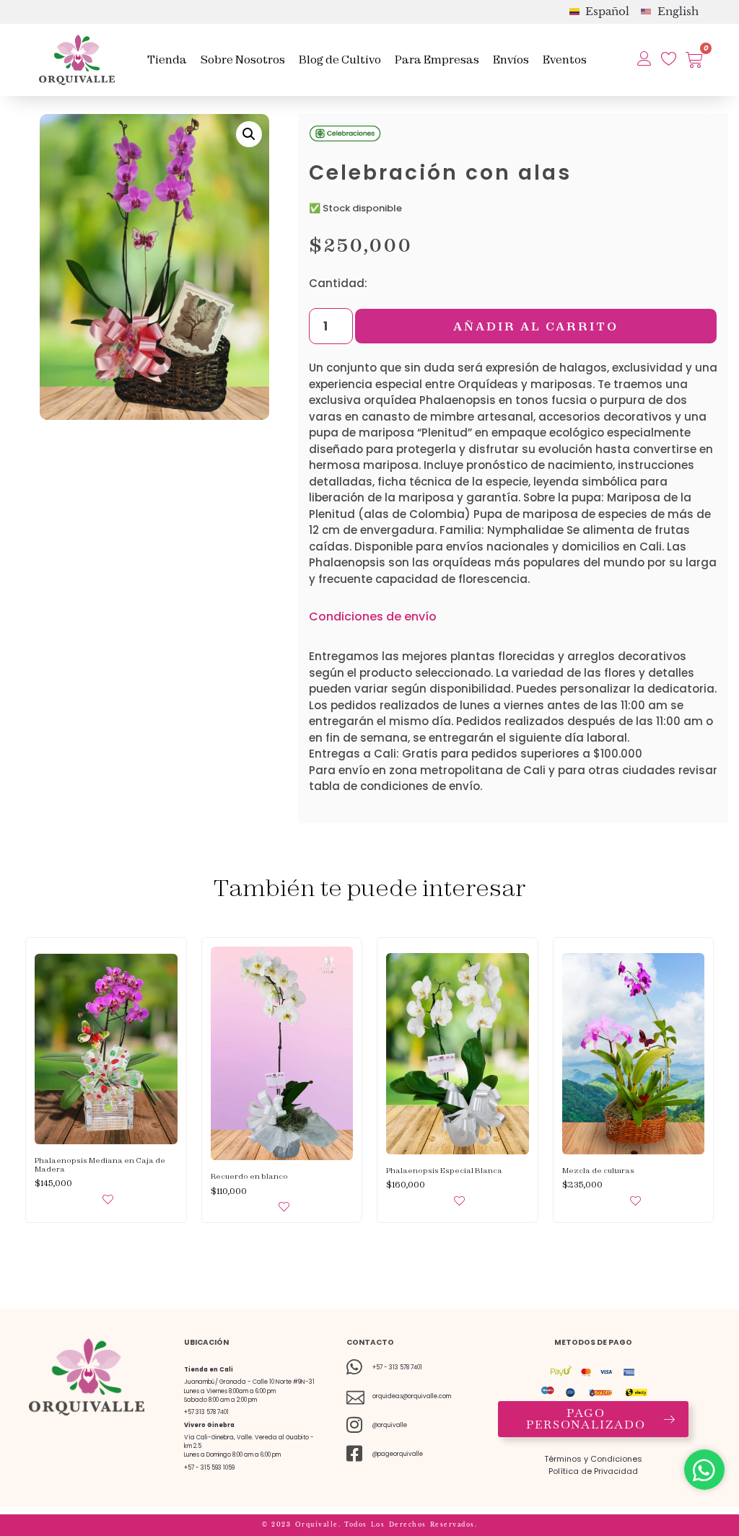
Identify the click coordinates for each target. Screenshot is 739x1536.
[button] (249, 134)
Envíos (511, 59)
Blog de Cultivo (340, 59)
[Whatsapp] (704, 1469)
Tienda (167, 59)
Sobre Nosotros (243, 59)
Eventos (565, 59)
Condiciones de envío (373, 616)
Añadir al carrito (535, 326)
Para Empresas (437, 59)
